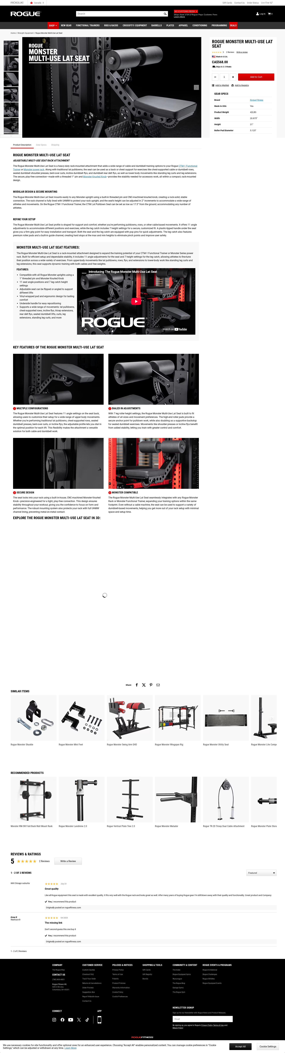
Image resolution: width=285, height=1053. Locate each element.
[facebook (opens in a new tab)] (62, 1019)
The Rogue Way (58, 970)
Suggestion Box (88, 992)
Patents (115, 979)
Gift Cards (227, 3)
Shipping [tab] (55, 145)
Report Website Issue (90, 997)
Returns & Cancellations (91, 983)
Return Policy (178, 1028)
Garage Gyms (178, 988)
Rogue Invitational (210, 970)
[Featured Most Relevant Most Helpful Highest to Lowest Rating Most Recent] (261, 873)
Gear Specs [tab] (41, 145)
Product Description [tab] (22, 145)
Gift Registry (147, 974)
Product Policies (118, 983)
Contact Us (239, 3)
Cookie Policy (117, 992)
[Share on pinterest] (151, 685)
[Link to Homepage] (26, 14)
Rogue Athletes (209, 979)
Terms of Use (117, 974)
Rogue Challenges (210, 974)
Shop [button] (52, 25)
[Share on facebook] (136, 685)
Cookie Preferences (120, 997)
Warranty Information (121, 988)
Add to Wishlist (222, 85)
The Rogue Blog (179, 983)
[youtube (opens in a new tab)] (70, 1019)
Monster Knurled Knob (94, 176)
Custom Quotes (88, 970)
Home (13, 33)
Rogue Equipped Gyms (182, 974)
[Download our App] (99, 1019)
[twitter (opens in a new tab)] (79, 1019)
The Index (176, 970)
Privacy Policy (118, 970)
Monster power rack (34, 169)
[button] (165, 14)
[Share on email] (158, 685)
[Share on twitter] (144, 685)
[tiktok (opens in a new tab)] (87, 1019)
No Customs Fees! (185, 11)
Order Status (253, 3)
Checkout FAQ (88, 974)
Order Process (88, 988)
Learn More (70, 1048)
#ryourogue (177, 979)
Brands (145, 979)
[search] (122, 14)
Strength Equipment (26, 33)
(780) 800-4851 (58, 980)
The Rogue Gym (179, 992)
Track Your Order (89, 979)
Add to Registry (242, 85)
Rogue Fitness (256, 100)
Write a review (242, 52)
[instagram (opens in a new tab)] (54, 1019)
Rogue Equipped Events (212, 983)
